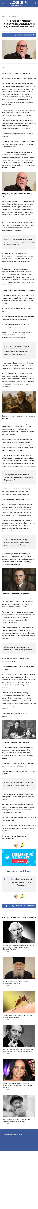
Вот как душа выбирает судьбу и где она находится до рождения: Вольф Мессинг (18, 1050)
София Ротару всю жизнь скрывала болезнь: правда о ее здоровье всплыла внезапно (17, 1085)
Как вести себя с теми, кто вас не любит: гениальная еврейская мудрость (17, 1120)
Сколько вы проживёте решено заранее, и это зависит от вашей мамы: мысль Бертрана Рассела (18, 947)
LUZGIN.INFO (19, 2)
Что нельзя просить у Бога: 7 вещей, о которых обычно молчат (16, 982)
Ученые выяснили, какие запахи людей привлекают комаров (17, 1016)
